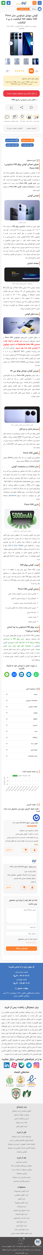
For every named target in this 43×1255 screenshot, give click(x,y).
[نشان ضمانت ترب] (37, 1081)
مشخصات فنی (10, 140)
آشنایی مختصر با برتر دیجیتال (21, 1111)
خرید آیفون (21, 1199)
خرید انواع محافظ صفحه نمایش (21, 1233)
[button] (11, 43)
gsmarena (12, 495)
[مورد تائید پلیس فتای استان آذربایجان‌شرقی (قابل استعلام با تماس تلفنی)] (16, 1093)
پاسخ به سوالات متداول (21, 1115)
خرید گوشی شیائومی (21, 1195)
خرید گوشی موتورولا (21, 1203)
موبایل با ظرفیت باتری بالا (14, 128)
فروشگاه (34, 9)
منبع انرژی (34, 750)
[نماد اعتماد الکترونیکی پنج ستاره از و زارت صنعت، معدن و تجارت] (31, 1081)
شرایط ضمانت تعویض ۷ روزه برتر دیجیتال (21, 1144)
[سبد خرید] (3, 3)
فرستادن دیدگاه (21, 948)
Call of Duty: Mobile (15, 545)
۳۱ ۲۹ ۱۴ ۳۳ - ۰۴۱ (22, 975)
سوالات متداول (22, 988)
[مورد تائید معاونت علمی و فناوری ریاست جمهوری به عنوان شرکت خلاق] (10, 1081)
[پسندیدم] (34, 850)
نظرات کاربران (10, 145)
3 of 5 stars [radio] (31, 942)
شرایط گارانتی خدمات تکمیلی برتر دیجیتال (21, 1148)
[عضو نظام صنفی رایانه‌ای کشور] (27, 1093)
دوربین (35, 725)
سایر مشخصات (32, 756)
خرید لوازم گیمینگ (21, 1214)
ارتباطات (34, 737)
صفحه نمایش (33, 706)
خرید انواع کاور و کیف (21, 1229)
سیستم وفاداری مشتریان (21, 1181)
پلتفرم (35, 713)
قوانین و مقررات (22, 1152)
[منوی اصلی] (40, 3)
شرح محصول (26, 140)
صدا (36, 731)
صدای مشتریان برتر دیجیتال (21, 1177)
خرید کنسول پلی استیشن (21, 1210)
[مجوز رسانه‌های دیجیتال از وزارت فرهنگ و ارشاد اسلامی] (20, 1081)
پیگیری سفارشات (21, 1173)
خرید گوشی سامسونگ (21, 1191)
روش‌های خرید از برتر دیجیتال (21, 1136)
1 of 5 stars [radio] (35, 942)
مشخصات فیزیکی (31, 700)
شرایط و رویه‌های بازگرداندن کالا (21, 1166)
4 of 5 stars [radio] (29, 942)
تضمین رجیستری (21, 1162)
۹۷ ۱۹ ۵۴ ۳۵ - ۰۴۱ (22, 983)
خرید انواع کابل (21, 1222)
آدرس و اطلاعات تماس (21, 1119)
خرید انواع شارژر (21, 1226)
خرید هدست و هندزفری (21, 1218)
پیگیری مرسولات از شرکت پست (21, 1169)
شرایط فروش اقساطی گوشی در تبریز (21, 1140)
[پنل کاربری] (9, 3)
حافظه (35, 719)
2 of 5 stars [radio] (33, 942)
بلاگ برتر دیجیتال (21, 1122)
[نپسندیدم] (25, 850)
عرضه (35, 694)
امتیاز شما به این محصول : (27, 939)
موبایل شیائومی (23, 9)
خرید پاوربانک (21, 1206)
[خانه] (40, 9)
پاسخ (8, 849)
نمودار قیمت (25, 145)
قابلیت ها (34, 743)
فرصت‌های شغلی (21, 1126)
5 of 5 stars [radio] (27, 942)
